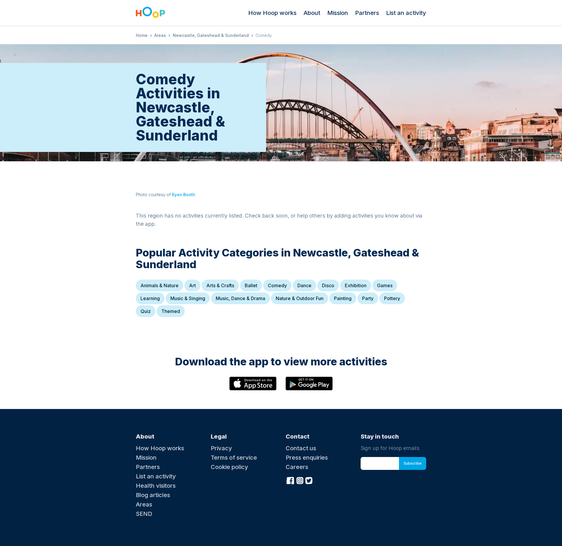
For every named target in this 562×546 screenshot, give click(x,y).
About (312, 12)
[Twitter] (309, 479)
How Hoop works (272, 12)
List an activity (406, 12)
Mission (337, 12)
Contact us (301, 448)
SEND (144, 513)
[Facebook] (290, 479)
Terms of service (234, 457)
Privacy (221, 448)
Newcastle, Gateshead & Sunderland (211, 35)
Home (142, 35)
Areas (160, 35)
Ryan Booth (183, 194)
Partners (367, 12)
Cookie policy (229, 466)
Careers (297, 466)
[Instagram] (299, 479)
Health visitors (156, 485)
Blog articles (153, 495)
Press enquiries (307, 457)
